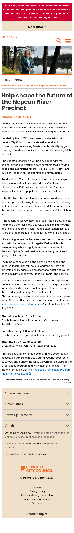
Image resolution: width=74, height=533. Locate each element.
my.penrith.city (37, 443)
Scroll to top (35, 514)
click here (40, 454)
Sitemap (37, 502)
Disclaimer (37, 487)
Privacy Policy (37, 491)
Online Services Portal (18, 432)
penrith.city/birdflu (45, 17)
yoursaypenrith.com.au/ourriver (20, 304)
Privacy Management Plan (37, 495)
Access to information (37, 499)
